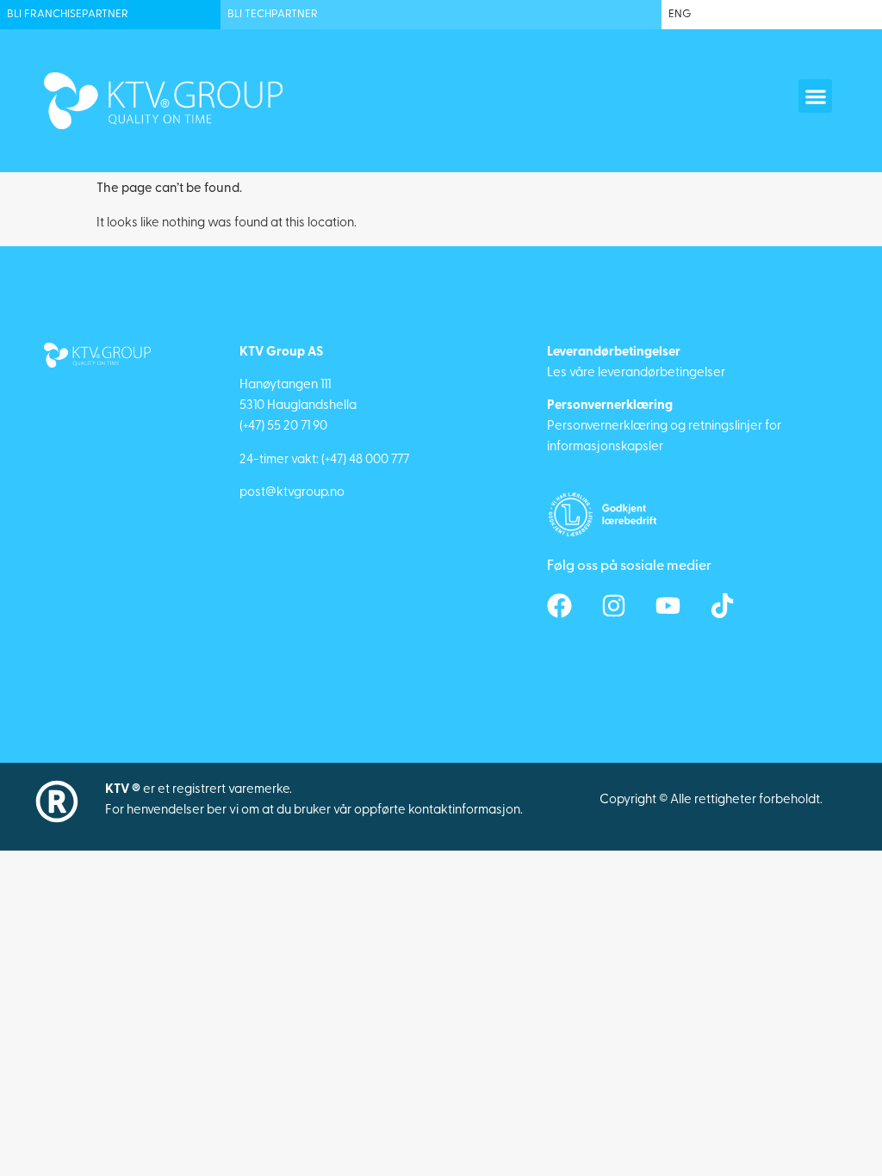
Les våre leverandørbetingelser (636, 373)
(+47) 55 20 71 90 (283, 426)
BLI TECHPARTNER (272, 14)
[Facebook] (559, 605)
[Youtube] (667, 605)
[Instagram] (613, 605)
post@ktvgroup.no (292, 492)
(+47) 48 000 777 (365, 460)
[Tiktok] (722, 605)
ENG (679, 14)
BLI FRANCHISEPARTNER (67, 14)
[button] (815, 96)
